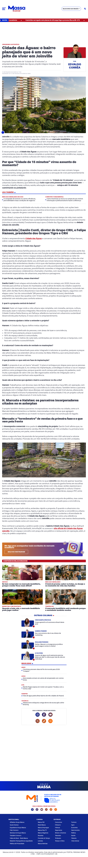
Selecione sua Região (71, 9)
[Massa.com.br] (16, 8)
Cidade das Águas (33, 238)
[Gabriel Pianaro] (27, 633)
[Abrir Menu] (4, 9)
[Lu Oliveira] (27, 656)
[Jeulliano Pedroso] (27, 644)
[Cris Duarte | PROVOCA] (27, 622)
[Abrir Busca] (85, 9)
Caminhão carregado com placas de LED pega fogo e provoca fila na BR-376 (36, 20)
